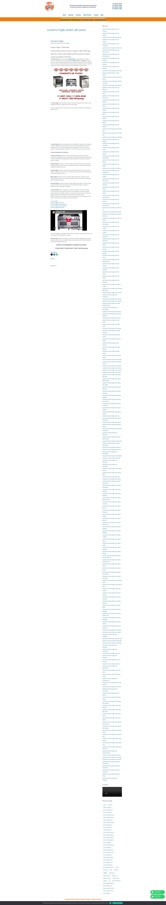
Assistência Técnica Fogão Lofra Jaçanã (111, 632)
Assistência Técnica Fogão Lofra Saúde (111, 318)
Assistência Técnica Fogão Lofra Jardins (111, 479)
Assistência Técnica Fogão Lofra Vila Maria (112, 137)
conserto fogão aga (107, 807)
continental (105, 869)
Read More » (53, 266)
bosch (104, 804)
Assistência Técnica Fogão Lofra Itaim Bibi (112, 638)
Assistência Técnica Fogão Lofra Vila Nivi (111, 85)
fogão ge (105, 880)
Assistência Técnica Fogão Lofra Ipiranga (111, 643)
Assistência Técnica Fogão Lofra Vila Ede (111, 211)
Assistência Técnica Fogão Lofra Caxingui (111, 757)
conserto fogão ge (107, 842)
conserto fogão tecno (107, 862)
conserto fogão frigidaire (108, 837)
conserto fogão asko (107, 812)
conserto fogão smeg (107, 859)
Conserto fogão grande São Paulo (58, 206)
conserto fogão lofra (107, 854)
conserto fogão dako (107, 827)
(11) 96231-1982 (117, 8)
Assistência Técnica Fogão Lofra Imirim (111, 653)
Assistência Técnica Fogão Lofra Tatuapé (111, 299)
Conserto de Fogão (55, 43)
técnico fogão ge (106, 893)
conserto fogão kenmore (108, 852)
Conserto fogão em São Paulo (57, 202)
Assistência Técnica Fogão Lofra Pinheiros (112, 368)
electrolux (116, 869)
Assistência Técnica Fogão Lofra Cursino (111, 686)
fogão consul (114, 875)
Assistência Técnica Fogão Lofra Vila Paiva (112, 70)
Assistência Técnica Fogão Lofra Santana (111, 328)
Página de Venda (96, 899)
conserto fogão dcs (107, 829)
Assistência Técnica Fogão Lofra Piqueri (111, 372)
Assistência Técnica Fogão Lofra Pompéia (111, 359)
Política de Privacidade (117, 903)
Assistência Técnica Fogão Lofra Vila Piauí (112, 48)
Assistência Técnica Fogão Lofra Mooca (111, 447)
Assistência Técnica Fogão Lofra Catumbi (111, 759)
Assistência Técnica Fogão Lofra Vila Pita (111, 37)
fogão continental (106, 878)
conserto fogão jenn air (108, 849)
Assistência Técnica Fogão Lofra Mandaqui (112, 455)
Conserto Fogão (57, 41)
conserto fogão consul (107, 819)
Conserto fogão (54, 201)
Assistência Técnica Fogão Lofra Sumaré (111, 311)
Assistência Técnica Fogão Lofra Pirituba (111, 365)
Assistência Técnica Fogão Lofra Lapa (111, 476)
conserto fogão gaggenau (108, 839)
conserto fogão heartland (108, 844)
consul (117, 867)
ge (109, 880)
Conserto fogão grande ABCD (57, 207)
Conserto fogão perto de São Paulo (59, 204)
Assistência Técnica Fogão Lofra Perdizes (112, 370)
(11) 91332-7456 (117, 7)
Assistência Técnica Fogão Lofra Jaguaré (111, 630)
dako (111, 869)
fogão (105, 873)
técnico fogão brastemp (108, 883)
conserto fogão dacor (107, 824)
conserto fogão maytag (108, 857)
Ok (110, 903)
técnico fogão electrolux (108, 890)
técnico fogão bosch (116, 880)
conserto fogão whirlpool (108, 867)
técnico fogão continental (108, 888)
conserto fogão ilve (107, 847)
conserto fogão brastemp (108, 817)
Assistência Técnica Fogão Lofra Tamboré (112, 301)
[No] (164, 903)
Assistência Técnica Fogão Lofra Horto (111, 664)
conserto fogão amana (107, 809)
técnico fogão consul (107, 885)
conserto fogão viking (107, 864)
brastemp (110, 804)
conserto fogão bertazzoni (108, 814)
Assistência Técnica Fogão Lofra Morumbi (112, 441)
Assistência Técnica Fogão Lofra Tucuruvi (111, 292)
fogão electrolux (116, 878)
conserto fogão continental (108, 822)
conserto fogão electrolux (108, 832)
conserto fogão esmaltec (108, 834)
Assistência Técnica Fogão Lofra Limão (111, 458)
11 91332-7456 (87, 20)
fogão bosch (111, 872)
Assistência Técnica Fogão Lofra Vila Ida (111, 168)
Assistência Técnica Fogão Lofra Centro (111, 755)
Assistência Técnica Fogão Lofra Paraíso (111, 422)
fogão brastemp (106, 875)
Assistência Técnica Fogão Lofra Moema (111, 449)
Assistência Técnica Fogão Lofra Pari (110, 416)
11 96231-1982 (100, 20)
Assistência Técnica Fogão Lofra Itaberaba (112, 640)
